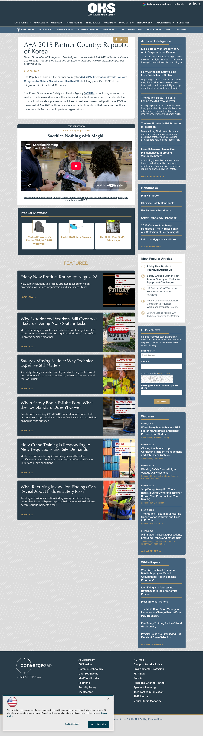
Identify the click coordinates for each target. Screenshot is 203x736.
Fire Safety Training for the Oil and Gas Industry (161, 625)
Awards (108, 22)
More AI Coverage (152, 176)
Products (125, 22)
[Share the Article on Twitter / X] (125, 40)
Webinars (57, 22)
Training (181, 29)
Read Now (27, 296)
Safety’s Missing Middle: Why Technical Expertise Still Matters (57, 362)
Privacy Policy (164, 373)
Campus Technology (91, 669)
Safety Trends (123, 329)
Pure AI (138, 678)
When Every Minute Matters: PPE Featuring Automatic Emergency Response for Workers (160, 431)
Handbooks (93, 22)
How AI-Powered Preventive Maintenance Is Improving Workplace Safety (157, 153)
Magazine (39, 22)
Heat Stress (154, 29)
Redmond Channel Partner (149, 682)
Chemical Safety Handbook (157, 203)
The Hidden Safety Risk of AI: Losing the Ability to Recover (158, 99)
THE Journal (141, 696)
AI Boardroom (87, 660)
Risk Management (125, 369)
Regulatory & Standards (122, 412)
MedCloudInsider (89, 678)
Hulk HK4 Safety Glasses (76, 237)
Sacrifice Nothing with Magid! (76, 136)
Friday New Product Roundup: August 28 (59, 276)
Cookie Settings (72, 724)
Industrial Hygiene (121, 281)
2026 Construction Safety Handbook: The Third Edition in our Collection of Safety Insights (160, 229)
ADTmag (139, 660)
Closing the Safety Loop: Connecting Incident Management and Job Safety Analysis (161, 452)
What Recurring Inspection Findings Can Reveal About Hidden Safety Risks (58, 488)
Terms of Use (119, 719)
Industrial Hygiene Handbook (158, 239)
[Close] (108, 698)
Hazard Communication (123, 319)
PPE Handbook (150, 195)
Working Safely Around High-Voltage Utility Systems (158, 471)
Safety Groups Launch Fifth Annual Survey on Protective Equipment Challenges (164, 279)
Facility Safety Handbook (156, 210)
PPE (168, 29)
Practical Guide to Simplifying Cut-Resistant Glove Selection (161, 635)
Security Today (87, 687)
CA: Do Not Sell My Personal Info (145, 719)
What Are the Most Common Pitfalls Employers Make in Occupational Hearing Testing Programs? (158, 575)
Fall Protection (132, 29)
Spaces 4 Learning (145, 687)
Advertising (164, 22)
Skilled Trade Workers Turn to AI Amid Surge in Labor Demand (160, 50)
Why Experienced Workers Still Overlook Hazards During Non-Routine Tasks (59, 320)
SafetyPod (27, 29)
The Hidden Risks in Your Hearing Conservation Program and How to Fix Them (161, 517)
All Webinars (149, 551)
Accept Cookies (98, 724)
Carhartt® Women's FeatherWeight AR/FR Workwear (39, 240)
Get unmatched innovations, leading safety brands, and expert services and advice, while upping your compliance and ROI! (76, 199)
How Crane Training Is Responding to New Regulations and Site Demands (55, 446)
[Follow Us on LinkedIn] (194, 3)
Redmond (84, 682)
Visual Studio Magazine (148, 701)
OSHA (118, 455)
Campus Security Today (148, 664)
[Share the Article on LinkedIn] (120, 40)
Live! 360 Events (88, 673)
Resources (144, 22)
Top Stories (21, 22)
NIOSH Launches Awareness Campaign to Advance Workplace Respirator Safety (162, 304)
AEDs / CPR (45, 29)
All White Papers (152, 644)
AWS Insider (86, 664)
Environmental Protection (149, 669)
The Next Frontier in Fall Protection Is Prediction (161, 125)
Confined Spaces (88, 29)
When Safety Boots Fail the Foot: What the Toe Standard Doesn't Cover (57, 404)
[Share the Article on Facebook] (115, 40)
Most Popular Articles (156, 259)
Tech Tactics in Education (149, 692)
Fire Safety (110, 29)
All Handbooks (151, 246)
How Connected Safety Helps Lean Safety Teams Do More (158, 73)
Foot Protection (124, 402)
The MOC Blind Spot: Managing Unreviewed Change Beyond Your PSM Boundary (161, 612)
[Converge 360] (34, 666)
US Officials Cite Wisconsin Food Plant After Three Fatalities (162, 291)
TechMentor (86, 692)
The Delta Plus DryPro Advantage (113, 239)
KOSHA (89, 93)
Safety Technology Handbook (159, 218)
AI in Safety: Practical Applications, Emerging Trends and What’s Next (161, 536)
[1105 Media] (29, 677)
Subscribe (183, 22)
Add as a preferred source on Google (165, 4)
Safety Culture (123, 287)
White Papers (74, 22)
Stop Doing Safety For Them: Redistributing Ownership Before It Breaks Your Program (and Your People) (161, 494)
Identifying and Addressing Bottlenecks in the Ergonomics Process (159, 591)
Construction (64, 29)
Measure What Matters (154, 601)
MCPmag (139, 673)
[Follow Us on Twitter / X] (199, 4)
